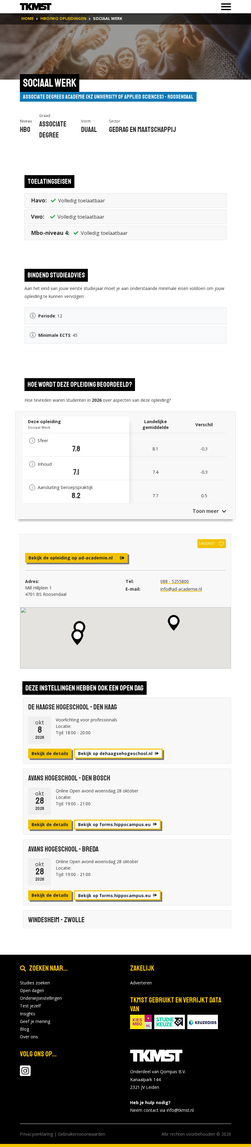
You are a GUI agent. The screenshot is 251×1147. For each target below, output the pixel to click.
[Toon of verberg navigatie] (224, 6)
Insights (27, 1014)
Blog (24, 1029)
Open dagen (32, 990)
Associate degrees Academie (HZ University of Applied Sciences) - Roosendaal (108, 96)
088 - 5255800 (174, 581)
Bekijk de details (50, 753)
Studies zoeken (35, 983)
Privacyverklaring (36, 1134)
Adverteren (141, 983)
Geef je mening (35, 1021)
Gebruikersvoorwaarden (81, 1134)
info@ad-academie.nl (181, 589)
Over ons (29, 1037)
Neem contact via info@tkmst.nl (162, 1110)
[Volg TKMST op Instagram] (25, 1074)
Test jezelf (30, 1006)
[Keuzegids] (202, 1021)
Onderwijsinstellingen (41, 998)
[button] (77, 637)
